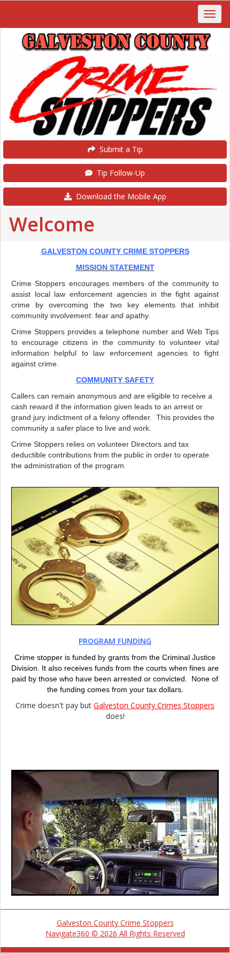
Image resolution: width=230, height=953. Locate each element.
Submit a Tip (119, 149)
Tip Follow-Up (119, 173)
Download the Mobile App (119, 196)
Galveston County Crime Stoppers (115, 923)
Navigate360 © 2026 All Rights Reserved (115, 933)
